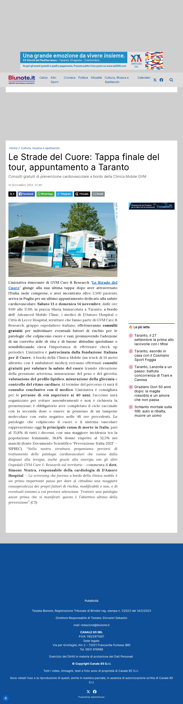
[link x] (155, 80)
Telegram (65, 194)
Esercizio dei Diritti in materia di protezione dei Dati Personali (91, 656)
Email (100, 194)
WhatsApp (47, 194)
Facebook (27, 194)
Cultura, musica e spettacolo (40, 148)
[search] (171, 80)
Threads (83, 194)
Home (13, 148)
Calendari (144, 77)
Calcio (43, 77)
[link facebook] (161, 80)
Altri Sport (54, 80)
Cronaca (69, 77)
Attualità (96, 77)
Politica (83, 77)
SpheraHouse (98, 697)
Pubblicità (91, 600)
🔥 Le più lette (139, 327)
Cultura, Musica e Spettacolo (117, 80)
